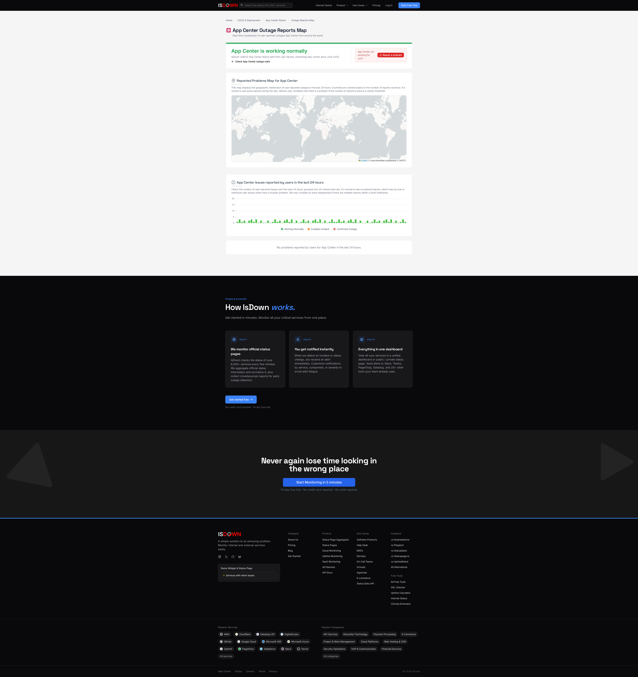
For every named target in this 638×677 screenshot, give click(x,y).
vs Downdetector (400, 539)
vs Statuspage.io (400, 556)
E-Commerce (409, 634)
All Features (328, 567)
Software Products (367, 539)
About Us (293, 539)
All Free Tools (398, 581)
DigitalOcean (292, 634)
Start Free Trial (409, 5)
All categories (331, 656)
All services (226, 656)
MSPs (360, 550)
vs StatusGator (399, 550)
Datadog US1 (267, 634)
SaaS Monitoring (331, 561)
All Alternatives (399, 567)
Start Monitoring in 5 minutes (319, 482)
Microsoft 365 (273, 641)
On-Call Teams (365, 561)
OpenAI (228, 648)
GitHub (227, 641)
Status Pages (329, 545)
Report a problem (392, 55)
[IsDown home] (228, 5)
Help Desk (362, 545)
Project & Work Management (339, 641)
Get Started (294, 556)
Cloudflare (244, 634)
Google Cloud (248, 641)
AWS (226, 634)
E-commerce (364, 578)
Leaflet (364, 160)
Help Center (224, 671)
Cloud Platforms (369, 641)
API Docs (327, 572)
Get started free (239, 399)
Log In (389, 5)
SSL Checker (398, 587)
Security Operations (334, 648)
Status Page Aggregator (335, 539)
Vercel (304, 648)
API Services (330, 634)
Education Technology (355, 634)
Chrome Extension (401, 603)
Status (238, 671)
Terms (262, 671)
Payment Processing (384, 634)
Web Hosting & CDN (395, 641)
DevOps (361, 556)
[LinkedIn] (219, 556)
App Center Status (276, 20)
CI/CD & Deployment (249, 20)
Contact (250, 671)
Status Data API (365, 583)
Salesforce (269, 648)
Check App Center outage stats (252, 61)
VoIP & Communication (363, 648)
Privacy (273, 671)
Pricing (376, 5)
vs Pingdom (397, 545)
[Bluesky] (239, 556)
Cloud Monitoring (331, 550)
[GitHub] (233, 556)
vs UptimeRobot (399, 561)
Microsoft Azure (300, 641)
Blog (290, 550)
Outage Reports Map (302, 20)
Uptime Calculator (400, 592)
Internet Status (324, 5)
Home (229, 20)
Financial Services (391, 648)
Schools (361, 567)
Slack (288, 648)
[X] (226, 556)
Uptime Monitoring (332, 556)
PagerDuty (248, 648)
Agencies (362, 572)
